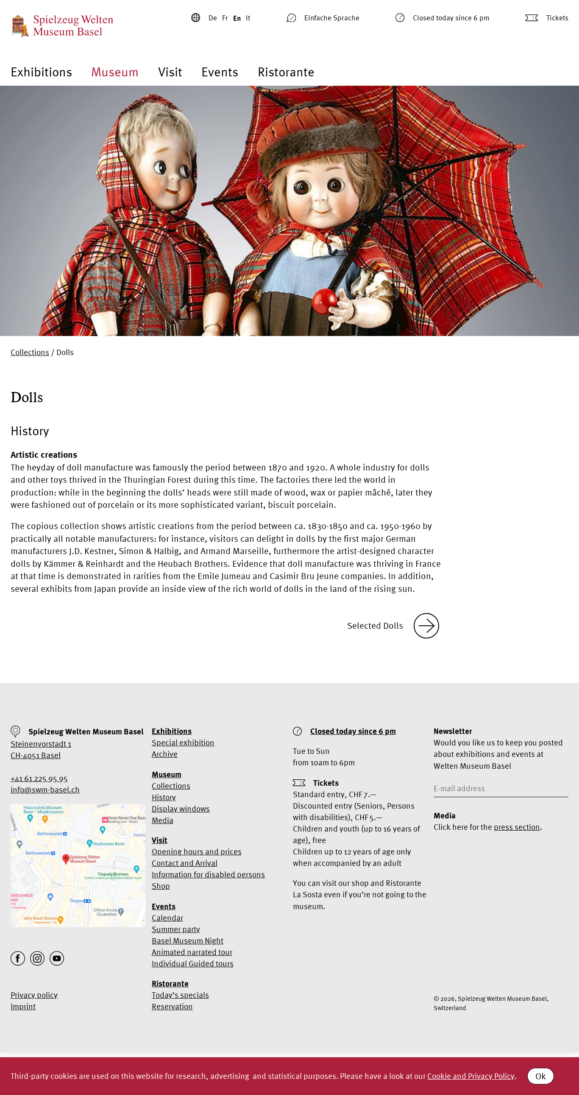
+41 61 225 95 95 (39, 778)
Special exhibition (183, 742)
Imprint (23, 1006)
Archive (165, 754)
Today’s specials (180, 995)
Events (219, 71)
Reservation (172, 1006)
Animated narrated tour (192, 952)
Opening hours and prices (197, 851)
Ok (540, 1076)
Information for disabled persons (208, 874)
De (213, 18)
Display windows (181, 808)
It (248, 18)
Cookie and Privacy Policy (471, 1076)
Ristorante (286, 71)
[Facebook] (18, 958)
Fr (225, 18)
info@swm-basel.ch (45, 789)
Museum (115, 71)
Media (162, 820)
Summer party (176, 929)
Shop (161, 886)
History (164, 797)
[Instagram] (37, 958)
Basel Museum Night (187, 940)
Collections (30, 352)
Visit (170, 71)
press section (517, 827)
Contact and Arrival (184, 863)
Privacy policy (34, 995)
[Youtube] (57, 958)
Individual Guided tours (193, 963)
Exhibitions (41, 71)
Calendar (167, 917)
